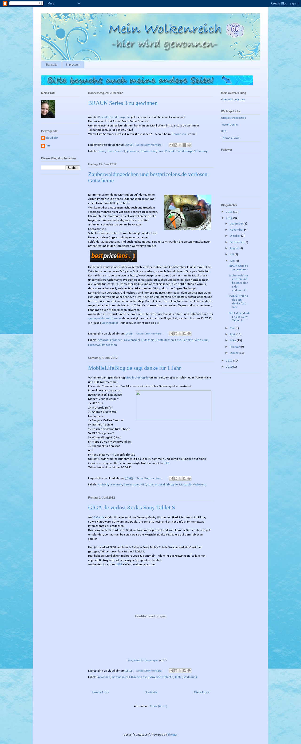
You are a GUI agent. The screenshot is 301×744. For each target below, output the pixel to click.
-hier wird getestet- (233, 99)
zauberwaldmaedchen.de (104, 318)
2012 (229, 218)
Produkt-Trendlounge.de (114, 117)
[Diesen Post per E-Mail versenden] (171, 145)
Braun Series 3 (116, 151)
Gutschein (147, 340)
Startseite (51, 64)
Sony (152, 677)
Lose (161, 151)
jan (48, 145)
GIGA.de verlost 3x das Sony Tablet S (131, 507)
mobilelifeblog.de (166, 484)
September (237, 242)
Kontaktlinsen (165, 340)
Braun (101, 151)
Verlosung (200, 151)
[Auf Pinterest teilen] (189, 145)
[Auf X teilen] (180, 145)
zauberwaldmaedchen (102, 344)
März (233, 340)
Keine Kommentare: (149, 144)
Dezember (237, 223)
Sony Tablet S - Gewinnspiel (142, 660)
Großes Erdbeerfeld (233, 117)
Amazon (103, 340)
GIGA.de (98, 517)
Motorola (185, 484)
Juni (232, 260)
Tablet (178, 677)
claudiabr (52, 137)
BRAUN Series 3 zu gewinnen (123, 103)
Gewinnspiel (179, 134)
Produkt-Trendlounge (179, 151)
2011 (229, 360)
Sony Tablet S (164, 677)
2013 (229, 211)
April (233, 334)
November (237, 229)
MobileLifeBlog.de (137, 377)
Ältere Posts (201, 692)
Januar (234, 352)
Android (103, 484)
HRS (223, 131)
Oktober (235, 235)
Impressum (73, 64)
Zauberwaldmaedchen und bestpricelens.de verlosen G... (238, 283)
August (234, 248)
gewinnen (133, 151)
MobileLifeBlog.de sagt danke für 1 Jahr (134, 368)
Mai (232, 328)
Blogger (172, 734)
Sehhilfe (188, 340)
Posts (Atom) (158, 706)
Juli (232, 254)
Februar (235, 346)
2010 (229, 366)
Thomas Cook (230, 138)
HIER (166, 463)
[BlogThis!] (175, 145)
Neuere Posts (100, 692)
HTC (143, 484)
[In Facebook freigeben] (184, 145)
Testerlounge (229, 124)
